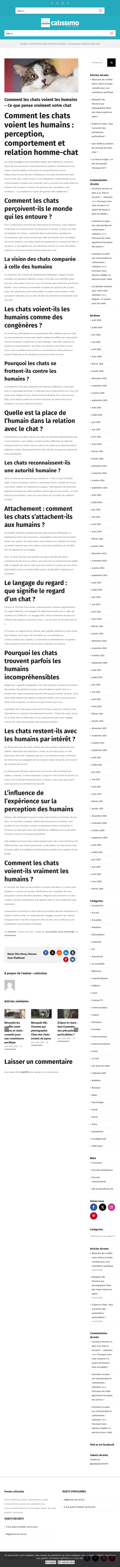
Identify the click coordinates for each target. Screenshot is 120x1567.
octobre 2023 (98, 568)
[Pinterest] (93, 1216)
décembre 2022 (99, 641)
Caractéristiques (100, 978)
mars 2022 (97, 706)
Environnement (99, 1036)
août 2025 (96, 407)
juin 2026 (96, 334)
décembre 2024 (99, 466)
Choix (94, 993)
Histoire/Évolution (101, 1044)
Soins (94, 1124)
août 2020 (96, 845)
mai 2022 (96, 692)
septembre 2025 (99, 400)
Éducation (97, 1022)
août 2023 (96, 582)
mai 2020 (96, 867)
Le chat (95, 1058)
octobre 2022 (98, 655)
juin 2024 (96, 509)
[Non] (116, 1559)
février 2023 (97, 626)
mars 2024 (97, 531)
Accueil (23, 44)
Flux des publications (102, 1170)
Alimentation (98, 934)
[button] (6, 1026)
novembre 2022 (99, 648)
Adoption (96, 927)
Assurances (97, 956)
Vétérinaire (97, 1146)
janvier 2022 (97, 721)
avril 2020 (96, 874)
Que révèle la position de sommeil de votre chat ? (102, 147)
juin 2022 (96, 684)
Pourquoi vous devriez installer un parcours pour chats (102, 275)
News (94, 1095)
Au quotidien (51, 932)
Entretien (96, 1029)
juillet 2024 (97, 502)
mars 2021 (97, 794)
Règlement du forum (74, 1499)
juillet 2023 (97, 589)
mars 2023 (97, 619)
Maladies (96, 1080)
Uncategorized (99, 1139)
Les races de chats (101, 1066)
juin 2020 (96, 859)
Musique (96, 1087)
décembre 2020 (99, 816)
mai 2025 (96, 429)
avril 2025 (96, 436)
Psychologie (69, 932)
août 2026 (96, 320)
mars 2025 (97, 444)
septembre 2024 (99, 487)
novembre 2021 (99, 735)
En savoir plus (66, 1562)
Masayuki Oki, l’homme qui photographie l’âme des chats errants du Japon (102, 108)
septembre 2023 (99, 575)
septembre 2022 (99, 662)
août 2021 (96, 757)
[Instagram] (111, 1207)
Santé (94, 1109)
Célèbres (96, 985)
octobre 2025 (98, 393)
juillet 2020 (97, 852)
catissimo (12, 932)
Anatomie (96, 942)
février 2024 (97, 539)
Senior (95, 1117)
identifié (25, 1064)
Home (60, 932)
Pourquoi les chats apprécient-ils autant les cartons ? (102, 242)
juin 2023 (96, 597)
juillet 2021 (97, 765)
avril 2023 (96, 611)
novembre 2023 (99, 560)
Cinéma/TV (97, 1000)
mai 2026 (96, 342)
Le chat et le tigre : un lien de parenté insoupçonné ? (102, 163)
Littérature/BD (99, 1073)
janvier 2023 (97, 633)
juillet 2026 (97, 327)
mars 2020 (97, 881)
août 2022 (96, 670)
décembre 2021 (99, 728)
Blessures (96, 971)
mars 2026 (97, 356)
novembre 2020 (99, 823)
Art (93, 949)
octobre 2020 (98, 830)
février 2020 (97, 888)
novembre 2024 (99, 473)
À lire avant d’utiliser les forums (79, 1507)
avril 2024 (96, 524)
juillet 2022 (97, 677)
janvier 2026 (97, 371)
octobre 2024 (98, 480)
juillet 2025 (97, 415)
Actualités (96, 920)
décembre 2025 (99, 378)
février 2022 (97, 713)
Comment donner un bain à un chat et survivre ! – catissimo (102, 192)
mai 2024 (96, 517)
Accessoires (97, 905)
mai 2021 (96, 779)
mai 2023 (96, 604)
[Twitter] (102, 1207)
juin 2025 (96, 422)
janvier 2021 (97, 808)
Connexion (97, 1162)
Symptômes (97, 1131)
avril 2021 (96, 786)
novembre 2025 (99, 385)
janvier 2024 (97, 546)
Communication (99, 1007)
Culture (95, 1015)
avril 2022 (96, 699)
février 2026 (97, 363)
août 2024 (96, 495)
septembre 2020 (99, 837)
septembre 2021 (99, 750)
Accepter (51, 1562)
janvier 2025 (97, 458)
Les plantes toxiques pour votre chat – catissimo (102, 290)
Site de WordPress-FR (102, 1189)
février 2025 (97, 451)
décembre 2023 (99, 553)
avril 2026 (96, 349)
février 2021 (97, 801)
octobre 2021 (98, 743)
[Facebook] (93, 1207)
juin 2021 (96, 772)
